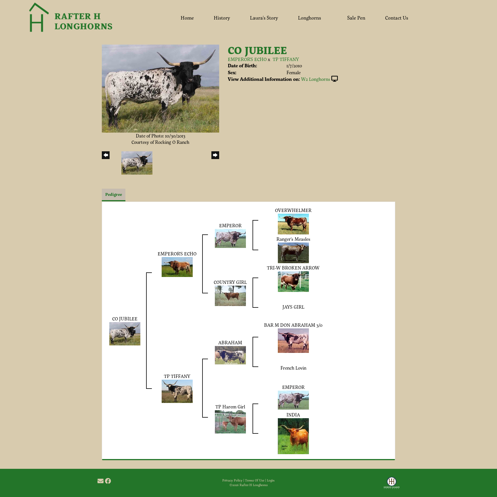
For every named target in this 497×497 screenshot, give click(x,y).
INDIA (293, 414)
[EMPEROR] (230, 237)
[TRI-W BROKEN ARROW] (293, 281)
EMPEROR (230, 225)
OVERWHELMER (293, 210)
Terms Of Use (254, 480)
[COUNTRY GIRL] (230, 295)
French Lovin (293, 367)
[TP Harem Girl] (230, 421)
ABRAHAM (230, 342)
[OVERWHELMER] (293, 223)
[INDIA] (293, 435)
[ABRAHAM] (230, 354)
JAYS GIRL (293, 306)
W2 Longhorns (315, 79)
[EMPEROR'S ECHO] (177, 266)
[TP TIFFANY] (177, 390)
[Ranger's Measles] (293, 252)
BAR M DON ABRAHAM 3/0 (293, 325)
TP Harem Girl (230, 406)
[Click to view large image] (160, 88)
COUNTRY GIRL (230, 282)
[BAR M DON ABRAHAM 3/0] (293, 340)
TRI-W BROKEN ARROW (293, 267)
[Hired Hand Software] (391, 485)
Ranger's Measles (293, 239)
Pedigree (113, 194)
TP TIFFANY (286, 59)
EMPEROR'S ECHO (247, 59)
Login (271, 480)
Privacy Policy (232, 480)
